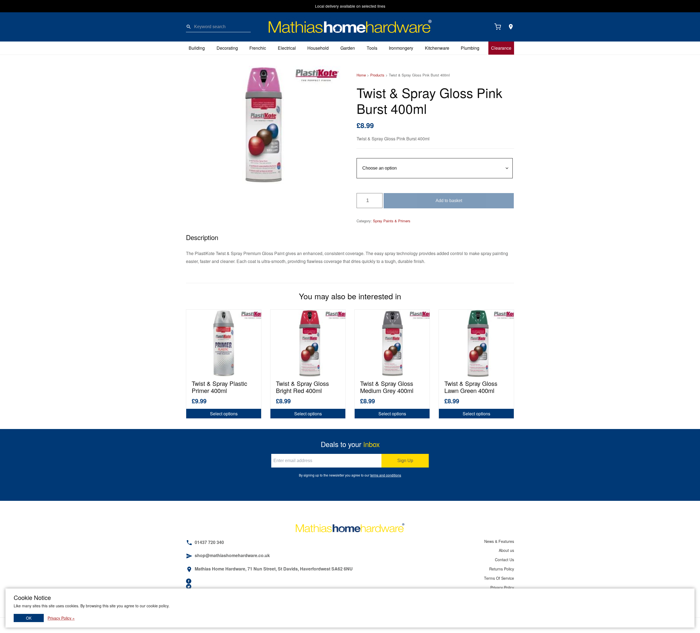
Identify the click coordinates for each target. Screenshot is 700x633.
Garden (347, 48)
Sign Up (405, 460)
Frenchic (257, 48)
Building (197, 48)
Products (377, 75)
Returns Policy (501, 569)
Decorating (227, 48)
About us (506, 550)
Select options (224, 413)
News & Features (499, 541)
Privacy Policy (502, 587)
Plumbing (470, 48)
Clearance (501, 48)
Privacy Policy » (61, 618)
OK (28, 618)
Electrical (287, 48)
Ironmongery (401, 48)
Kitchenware (437, 48)
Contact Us (504, 559)
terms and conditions (385, 475)
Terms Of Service (499, 578)
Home (361, 75)
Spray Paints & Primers (391, 220)
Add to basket (449, 200)
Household (318, 48)
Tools (372, 48)
